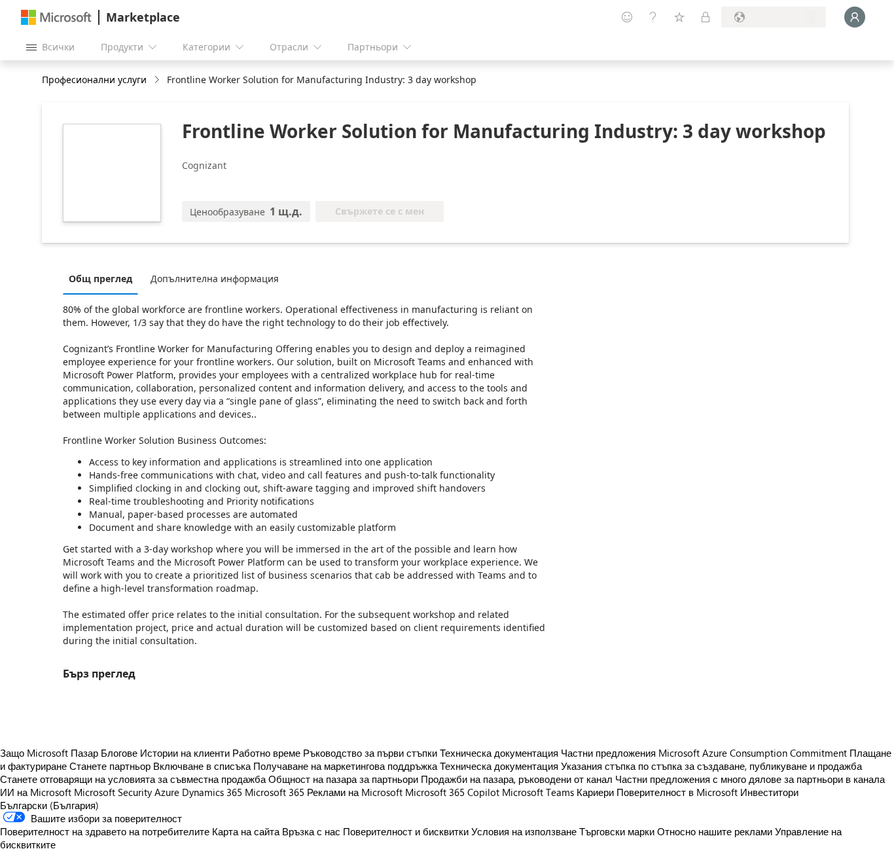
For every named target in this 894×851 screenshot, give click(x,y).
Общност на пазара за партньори (343, 779)
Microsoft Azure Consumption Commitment (753, 752)
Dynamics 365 (212, 792)
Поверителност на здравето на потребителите (104, 831)
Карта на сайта (245, 831)
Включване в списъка (202, 765)
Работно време (266, 752)
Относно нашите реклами (714, 831)
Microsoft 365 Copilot (452, 792)
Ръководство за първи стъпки (370, 752)
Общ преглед (100, 278)
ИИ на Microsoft (35, 792)
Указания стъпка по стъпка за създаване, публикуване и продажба (711, 765)
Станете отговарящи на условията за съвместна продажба (133, 779)
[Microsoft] (56, 17)
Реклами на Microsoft (354, 792)
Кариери (595, 792)
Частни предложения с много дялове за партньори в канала (750, 779)
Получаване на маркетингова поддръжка (345, 765)
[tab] (104, 278)
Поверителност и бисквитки (406, 831)
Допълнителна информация (215, 278)
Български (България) (49, 805)
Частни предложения (608, 752)
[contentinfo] (158, 80)
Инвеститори (769, 792)
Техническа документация (499, 752)
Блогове (119, 752)
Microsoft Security (113, 792)
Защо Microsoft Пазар (49, 752)
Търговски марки (616, 831)
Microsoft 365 (274, 792)
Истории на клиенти (185, 752)
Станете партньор (110, 765)
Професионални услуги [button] (94, 79)
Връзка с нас (311, 831)
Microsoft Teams (538, 792)
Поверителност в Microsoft (677, 792)
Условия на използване (524, 831)
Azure (166, 792)
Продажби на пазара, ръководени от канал (517, 779)
